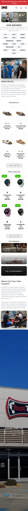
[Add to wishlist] (11, 107)
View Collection (14, 165)
